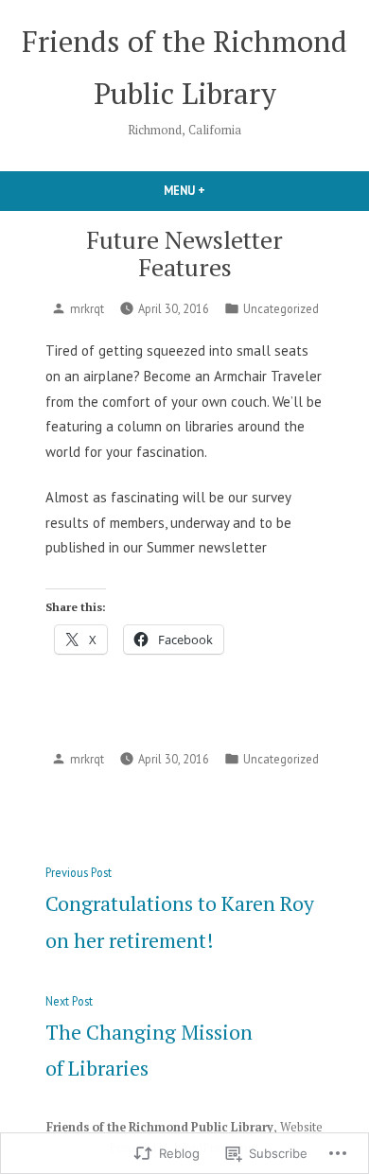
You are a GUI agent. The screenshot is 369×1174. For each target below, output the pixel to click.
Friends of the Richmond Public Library (159, 1127)
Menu (217, 190)
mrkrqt (87, 308)
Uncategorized (281, 308)
